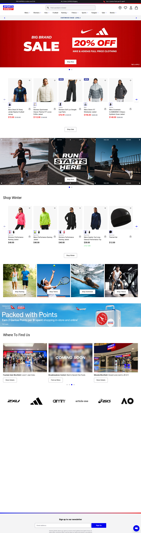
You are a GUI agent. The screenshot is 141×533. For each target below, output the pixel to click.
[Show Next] (136, 99)
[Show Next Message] (136, 18)
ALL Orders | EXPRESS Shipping (69, 1)
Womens (36, 13)
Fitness (74, 13)
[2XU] (13, 401)
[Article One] (81, 401)
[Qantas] (70, 315)
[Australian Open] (127, 401)
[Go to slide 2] (71, 69)
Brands (112, 13)
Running (64, 13)
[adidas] (36, 401)
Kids (46, 13)
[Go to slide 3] (71, 384)
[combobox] (70, 7)
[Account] (131, 7)
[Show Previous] (4, 99)
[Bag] (136, 7)
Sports (84, 13)
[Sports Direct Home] (8, 7)
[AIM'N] (59, 401)
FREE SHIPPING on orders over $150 (25, 1)
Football (55, 13)
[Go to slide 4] (74, 384)
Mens (26, 13)
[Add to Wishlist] (29, 80)
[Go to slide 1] (69, 69)
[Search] (48, 7)
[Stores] (120, 7)
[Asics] (104, 401)
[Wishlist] (125, 7)
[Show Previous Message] (4, 18)
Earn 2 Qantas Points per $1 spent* (115, 1)
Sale (103, 13)
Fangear (94, 13)
